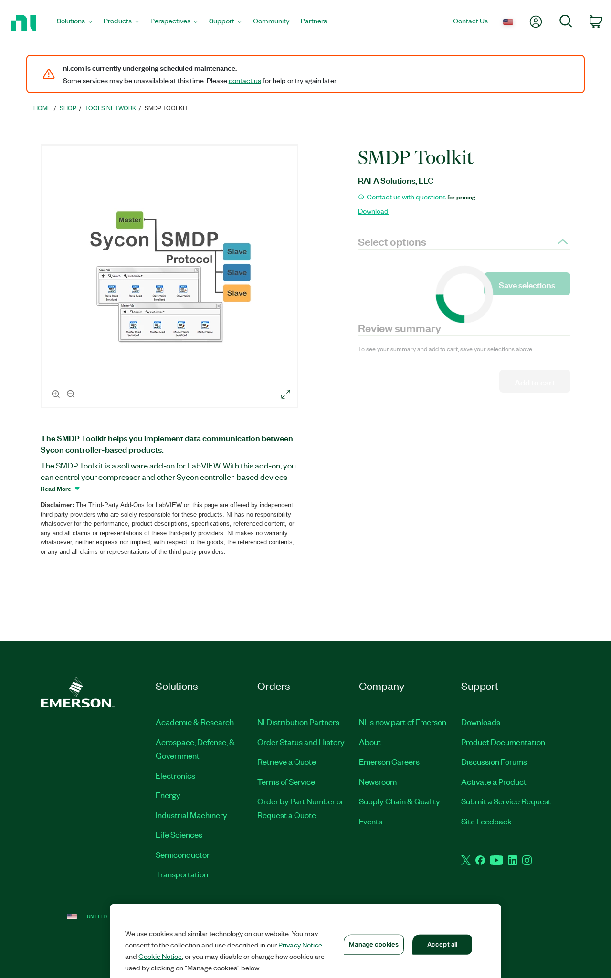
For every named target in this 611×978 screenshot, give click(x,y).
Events (370, 821)
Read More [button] (56, 488)
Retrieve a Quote (286, 761)
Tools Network (110, 107)
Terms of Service (286, 781)
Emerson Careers (389, 761)
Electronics (175, 775)
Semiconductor (183, 854)
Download (373, 211)
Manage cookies (374, 944)
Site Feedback (486, 821)
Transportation (182, 874)
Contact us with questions (406, 196)
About (370, 742)
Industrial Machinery (191, 815)
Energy (168, 795)
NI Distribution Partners (298, 722)
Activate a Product (494, 781)
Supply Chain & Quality (399, 801)
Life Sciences (179, 834)
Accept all (442, 944)
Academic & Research (195, 722)
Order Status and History (301, 742)
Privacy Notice (300, 944)
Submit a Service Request (506, 801)
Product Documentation (503, 742)
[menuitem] (74, 23)
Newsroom (378, 781)
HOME (42, 107)
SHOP (68, 107)
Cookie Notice (160, 956)
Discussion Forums (494, 761)
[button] (171, 278)
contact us (245, 80)
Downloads (480, 722)
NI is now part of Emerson (402, 722)
